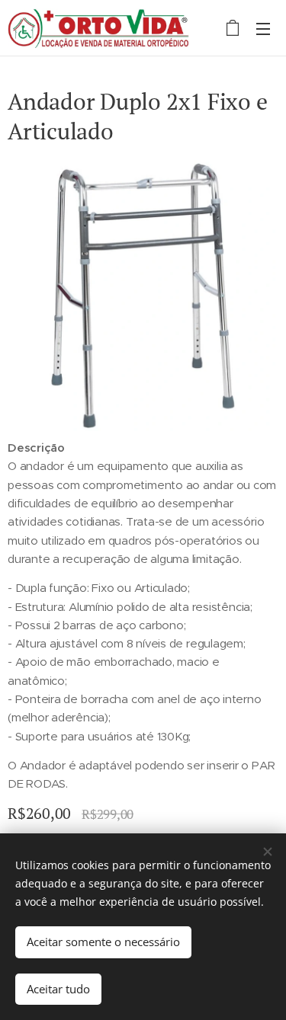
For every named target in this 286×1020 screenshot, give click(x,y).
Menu (263, 28)
